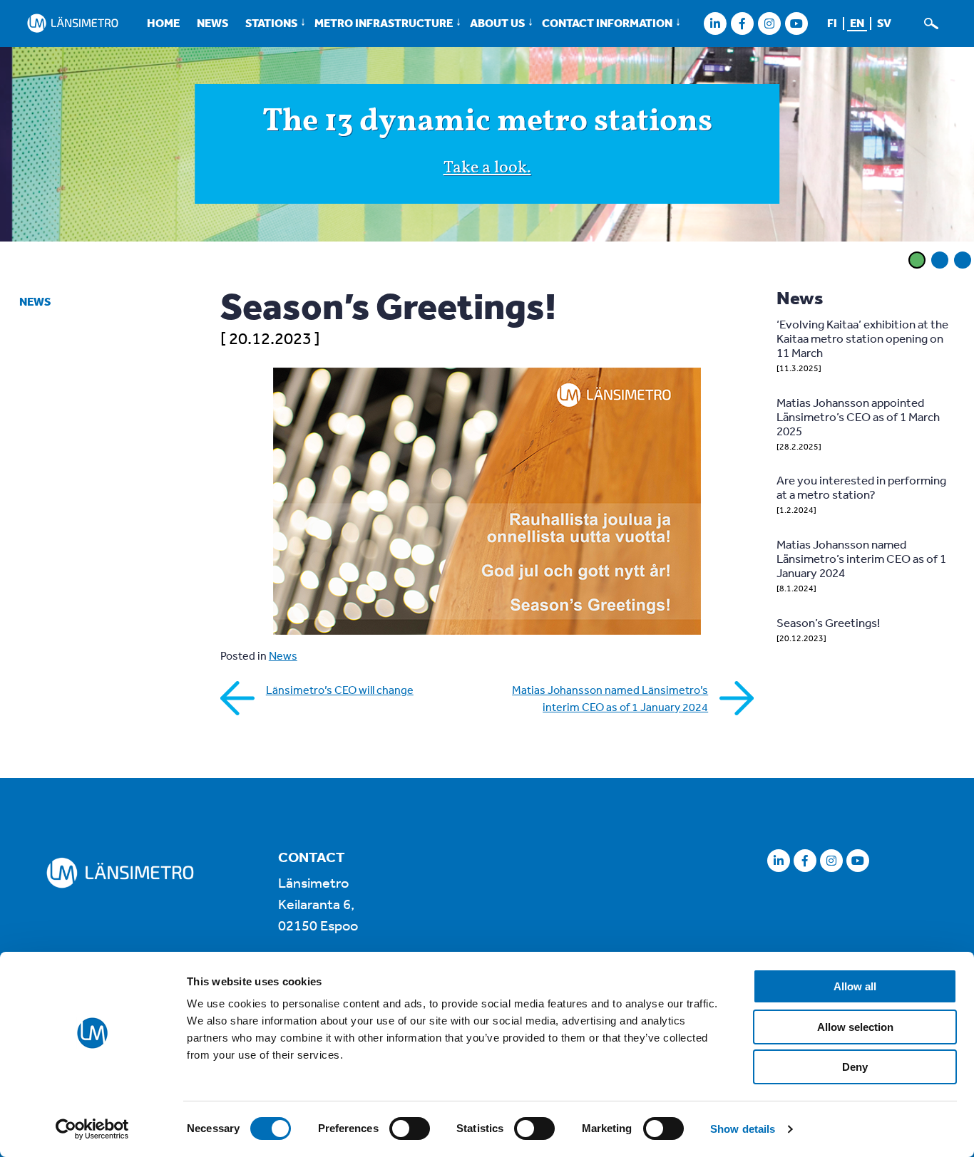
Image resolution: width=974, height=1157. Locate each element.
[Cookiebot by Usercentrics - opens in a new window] (92, 1129)
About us (497, 23)
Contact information (607, 23)
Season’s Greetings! (828, 622)
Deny (855, 1067)
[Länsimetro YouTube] (796, 23)
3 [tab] (962, 260)
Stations (271, 23)
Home (163, 23)
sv (884, 23)
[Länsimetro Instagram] (769, 23)
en (857, 23)
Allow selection (855, 1027)
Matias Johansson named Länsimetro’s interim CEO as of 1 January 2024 (610, 698)
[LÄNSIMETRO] (72, 23)
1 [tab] (917, 260)
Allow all (855, 986)
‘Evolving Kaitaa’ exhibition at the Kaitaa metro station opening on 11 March (862, 338)
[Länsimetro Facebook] (742, 23)
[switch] (409, 1128)
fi (832, 23)
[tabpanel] (487, 146)
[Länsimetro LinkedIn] (715, 23)
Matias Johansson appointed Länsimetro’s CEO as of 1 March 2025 (858, 416)
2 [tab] (939, 260)
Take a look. (487, 168)
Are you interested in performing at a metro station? (861, 487)
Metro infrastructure (383, 23)
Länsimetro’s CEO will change (340, 690)
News (212, 23)
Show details (742, 1129)
